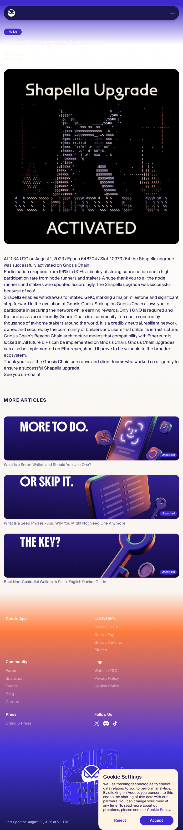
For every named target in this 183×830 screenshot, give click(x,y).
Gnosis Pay (104, 634)
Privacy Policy (106, 678)
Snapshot (14, 678)
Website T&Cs (106, 670)
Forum (11, 670)
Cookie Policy (106, 686)
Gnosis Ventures (108, 642)
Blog (10, 694)
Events (12, 686)
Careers (13, 702)
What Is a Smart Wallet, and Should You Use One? (47, 464)
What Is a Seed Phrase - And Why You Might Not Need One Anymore (64, 523)
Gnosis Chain (106, 627)
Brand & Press (18, 723)
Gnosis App (16, 618)
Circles (100, 650)
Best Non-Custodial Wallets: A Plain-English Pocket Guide (55, 582)
